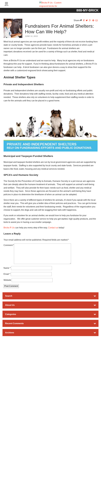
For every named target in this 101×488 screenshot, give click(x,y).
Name (7, 268)
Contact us (53, 228)
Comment (9, 245)
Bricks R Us (9, 228)
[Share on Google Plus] (90, 20)
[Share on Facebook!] (83, 20)
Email (7, 274)
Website (7, 280)
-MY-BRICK (87, 10)
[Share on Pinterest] (93, 20)
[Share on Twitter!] (87, 20)
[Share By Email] (96, 20)
